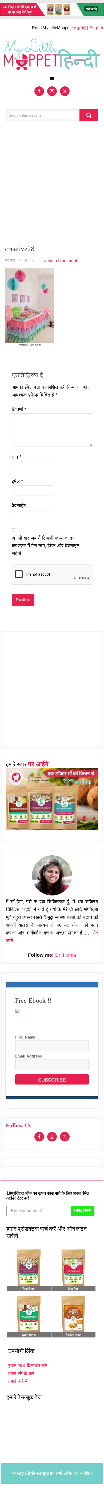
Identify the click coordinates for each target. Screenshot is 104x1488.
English (96, 27)
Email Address (28, 1056)
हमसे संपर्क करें (21, 1373)
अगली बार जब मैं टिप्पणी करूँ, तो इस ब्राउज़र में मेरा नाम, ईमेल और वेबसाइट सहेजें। (45, 545)
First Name (25, 1037)
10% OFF (82, 1211)
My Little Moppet (52, 54)
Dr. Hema (65, 955)
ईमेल (17, 481)
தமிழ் (81, 27)
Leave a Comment (59, 260)
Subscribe (52, 1079)
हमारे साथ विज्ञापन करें (27, 1365)
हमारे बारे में (17, 1381)
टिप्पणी (19, 409)
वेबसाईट (19, 505)
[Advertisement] (52, 186)
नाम (16, 457)
